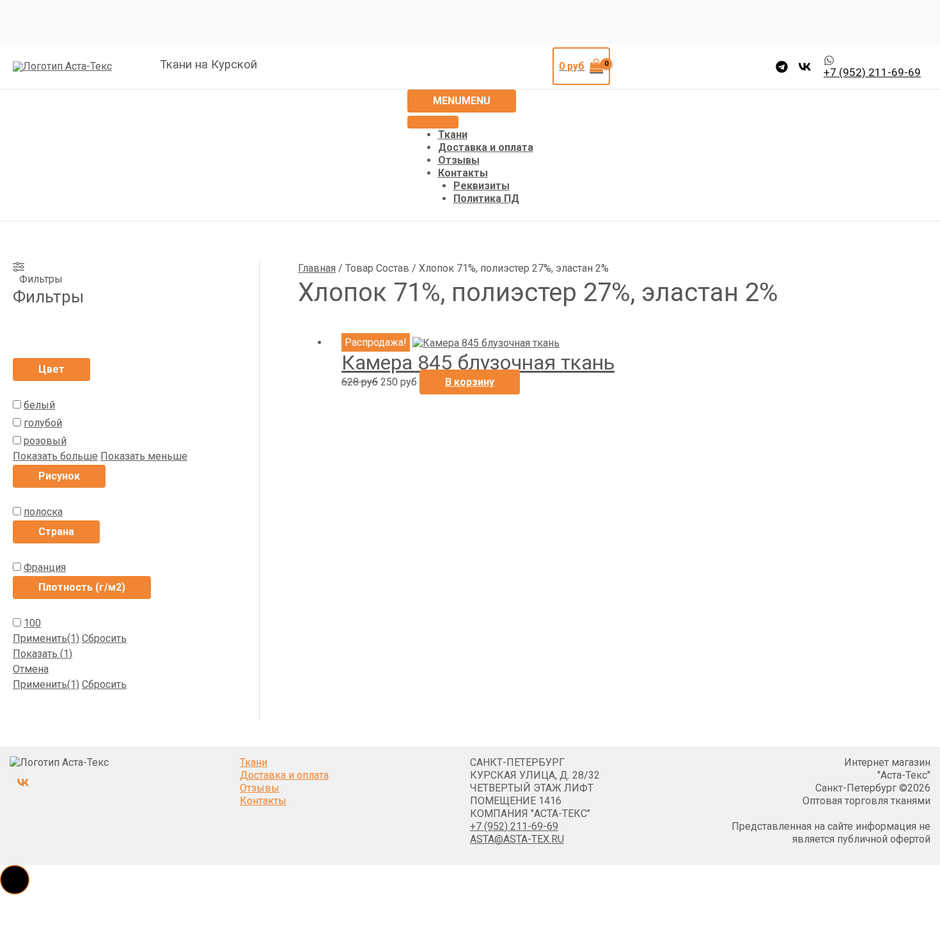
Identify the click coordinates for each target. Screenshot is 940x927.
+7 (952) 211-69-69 (514, 826)
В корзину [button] (469, 382)
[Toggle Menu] (432, 122)
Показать (42, 654)
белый (39, 405)
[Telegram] (782, 67)
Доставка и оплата (485, 147)
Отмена (31, 669)
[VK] (805, 67)
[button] (14, 879)
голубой (43, 423)
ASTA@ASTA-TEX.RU (517, 839)
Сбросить (104, 638)
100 (32, 623)
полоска (43, 512)
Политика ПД (486, 198)
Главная (317, 268)
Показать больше (55, 456)
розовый (45, 441)
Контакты (463, 173)
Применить (46, 638)
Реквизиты (481, 186)
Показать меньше (143, 456)
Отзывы (459, 160)
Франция (45, 567)
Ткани (452, 135)
